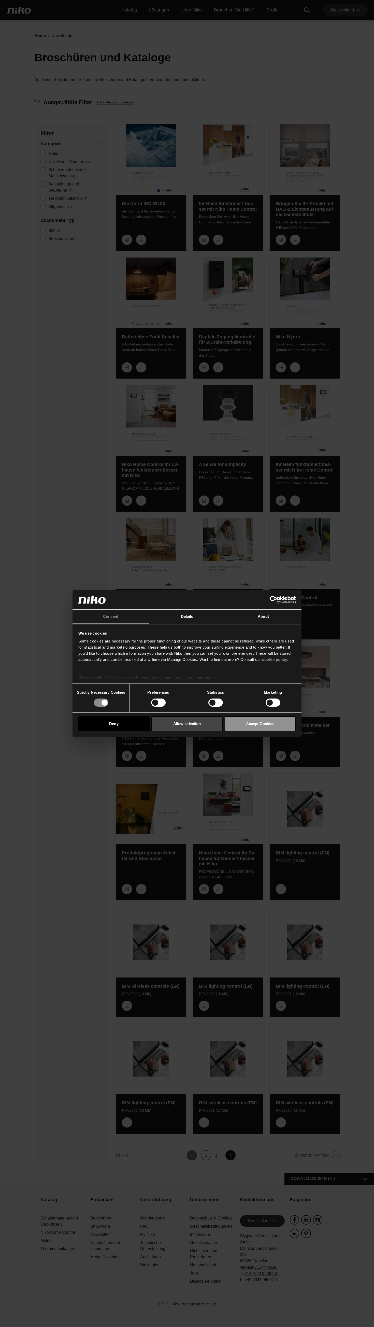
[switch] (158, 703)
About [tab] (263, 616)
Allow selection (187, 723)
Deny (113, 723)
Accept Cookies (260, 723)
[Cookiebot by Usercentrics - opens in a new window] (273, 600)
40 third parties (117, 678)
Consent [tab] (110, 616)
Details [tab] (187, 616)
